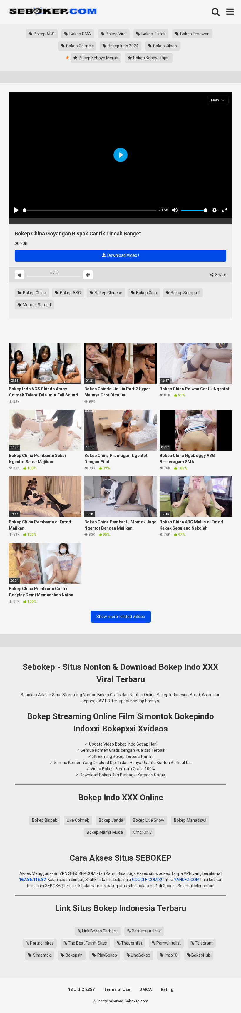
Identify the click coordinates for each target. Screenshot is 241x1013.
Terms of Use (117, 989)
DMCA (145, 989)
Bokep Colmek (79, 45)
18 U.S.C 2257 (81, 989)
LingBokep (140, 955)
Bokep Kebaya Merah (98, 58)
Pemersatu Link (146, 931)
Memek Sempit (36, 304)
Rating (167, 989)
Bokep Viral (116, 33)
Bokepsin (74, 955)
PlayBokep (106, 955)
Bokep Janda (111, 820)
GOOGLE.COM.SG (148, 879)
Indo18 (171, 955)
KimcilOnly (142, 832)
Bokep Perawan (194, 33)
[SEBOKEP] (53, 11)
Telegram (204, 943)
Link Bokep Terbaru (100, 931)
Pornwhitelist (168, 943)
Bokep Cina (146, 292)
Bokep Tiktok (152, 33)
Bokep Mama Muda (105, 832)
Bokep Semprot (185, 292)
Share (220, 274)
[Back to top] (221, 995)
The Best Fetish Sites (87, 943)
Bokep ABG (44, 33)
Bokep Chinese (108, 292)
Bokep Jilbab (164, 45)
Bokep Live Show (148, 820)
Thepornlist (131, 943)
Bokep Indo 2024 (122, 45)
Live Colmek (78, 820)
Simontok (41, 955)
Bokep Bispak (44, 820)
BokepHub (200, 955)
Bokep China (34, 292)
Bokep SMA (79, 33)
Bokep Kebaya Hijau (151, 58)
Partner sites (42, 943)
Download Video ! (122, 255)
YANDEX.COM (187, 879)
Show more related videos (120, 616)
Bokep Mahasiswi (190, 820)
